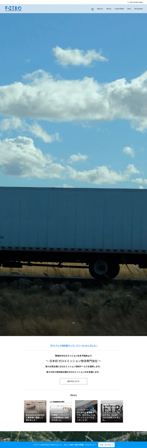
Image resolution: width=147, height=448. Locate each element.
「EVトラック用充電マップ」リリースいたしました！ (73, 345)
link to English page (136, 2)
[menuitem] (93, 8)
